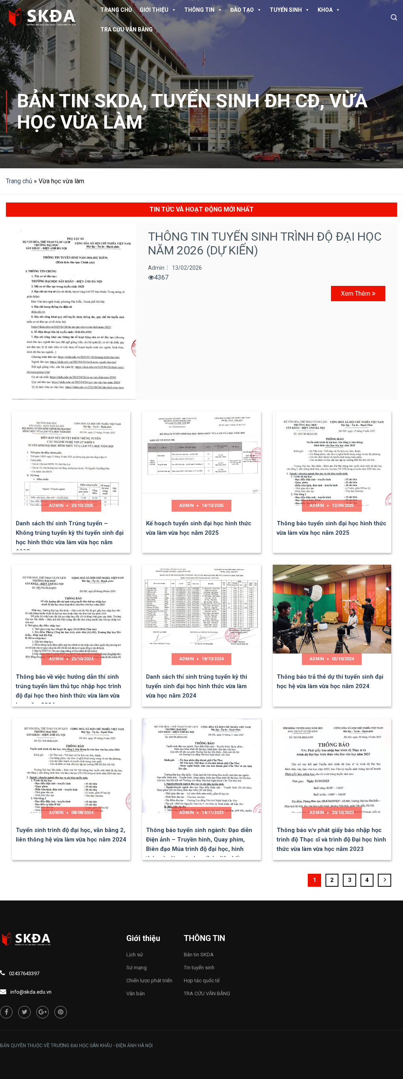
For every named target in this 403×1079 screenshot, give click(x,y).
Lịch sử (134, 954)
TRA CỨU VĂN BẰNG (126, 29)
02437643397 (24, 973)
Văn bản (135, 993)
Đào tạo (242, 10)
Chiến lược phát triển (149, 980)
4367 (161, 277)
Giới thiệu (154, 10)
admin (156, 268)
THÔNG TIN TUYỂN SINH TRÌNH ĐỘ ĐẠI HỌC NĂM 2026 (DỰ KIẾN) (265, 243)
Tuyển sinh (286, 10)
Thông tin (199, 10)
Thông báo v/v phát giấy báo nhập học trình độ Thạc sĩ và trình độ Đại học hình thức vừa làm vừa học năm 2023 (331, 840)
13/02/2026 (187, 268)
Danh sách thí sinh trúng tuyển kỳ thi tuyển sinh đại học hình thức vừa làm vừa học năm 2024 (196, 686)
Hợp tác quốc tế (202, 980)
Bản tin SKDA (79, 101)
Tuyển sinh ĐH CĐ (236, 101)
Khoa (325, 10)
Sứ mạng (136, 967)
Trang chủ (116, 10)
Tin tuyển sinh (199, 967)
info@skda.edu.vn (31, 992)
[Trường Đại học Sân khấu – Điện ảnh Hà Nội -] (45, 17)
